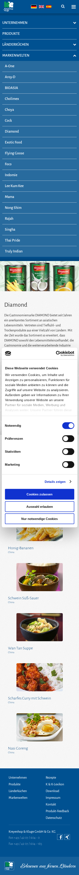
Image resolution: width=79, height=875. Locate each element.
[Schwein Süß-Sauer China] (39, 577)
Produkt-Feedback (57, 811)
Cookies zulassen (39, 494)
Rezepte (51, 777)
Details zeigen (55, 481)
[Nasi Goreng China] (39, 727)
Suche (62, 6)
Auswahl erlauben (39, 506)
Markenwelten (18, 797)
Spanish (48, 6)
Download (52, 791)
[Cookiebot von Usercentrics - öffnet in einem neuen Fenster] (56, 353)
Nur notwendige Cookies (39, 519)
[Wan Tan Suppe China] (39, 627)
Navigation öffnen (73, 7)
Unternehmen (18, 777)
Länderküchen (18, 791)
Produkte (14, 784)
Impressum (53, 797)
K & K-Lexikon (55, 784)
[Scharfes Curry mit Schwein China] (39, 677)
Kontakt (51, 804)
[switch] (68, 438)
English (41, 6)
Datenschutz (54, 817)
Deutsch (33, 6)
